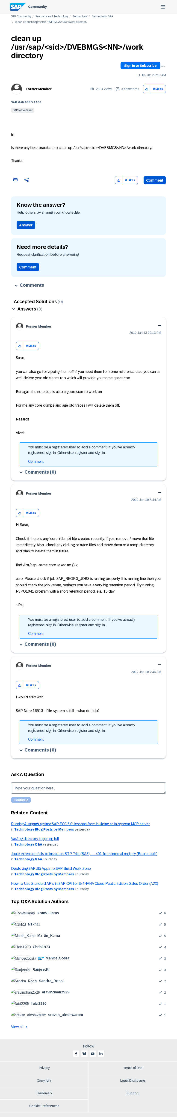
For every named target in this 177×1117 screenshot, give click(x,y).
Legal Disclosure (132, 1080)
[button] (146, 89)
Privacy (44, 1068)
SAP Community (21, 16)
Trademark (44, 1093)
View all (17, 1027)
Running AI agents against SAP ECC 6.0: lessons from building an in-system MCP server (80, 824)
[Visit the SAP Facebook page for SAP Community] (76, 1054)
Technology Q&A (102, 16)
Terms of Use (132, 1068)
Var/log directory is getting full (35, 839)
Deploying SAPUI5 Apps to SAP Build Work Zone (51, 868)
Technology (80, 16)
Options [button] (163, 66)
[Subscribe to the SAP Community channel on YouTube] (92, 1054)
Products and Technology (51, 16)
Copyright (44, 1080)
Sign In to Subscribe (140, 65)
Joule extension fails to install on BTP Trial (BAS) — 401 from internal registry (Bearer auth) (84, 854)
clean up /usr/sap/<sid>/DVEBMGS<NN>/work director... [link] (51, 22)
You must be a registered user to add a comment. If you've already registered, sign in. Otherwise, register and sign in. (81, 450)
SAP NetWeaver (22, 110)
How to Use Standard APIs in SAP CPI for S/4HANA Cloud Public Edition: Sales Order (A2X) (84, 884)
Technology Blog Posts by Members (44, 829)
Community (37, 7)
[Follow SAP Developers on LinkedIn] (101, 1054)
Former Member (39, 89)
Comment (154, 180)
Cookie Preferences (44, 1106)
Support (133, 1093)
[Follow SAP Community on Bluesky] (84, 1054)
